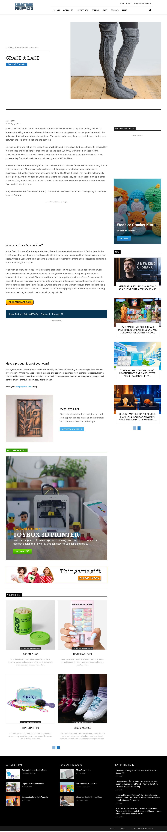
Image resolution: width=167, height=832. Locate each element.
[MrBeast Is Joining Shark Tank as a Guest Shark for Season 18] (137, 272)
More (124, 10)
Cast (105, 10)
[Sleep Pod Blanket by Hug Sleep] (67, 801)
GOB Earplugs (30, 654)
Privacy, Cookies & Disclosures (142, 3)
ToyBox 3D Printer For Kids (33, 783)
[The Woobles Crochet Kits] (67, 787)
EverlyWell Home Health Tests (34, 770)
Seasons (56, 10)
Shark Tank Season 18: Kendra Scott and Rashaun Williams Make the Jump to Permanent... (137, 417)
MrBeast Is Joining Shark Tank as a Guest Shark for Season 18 (137, 288)
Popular (95, 10)
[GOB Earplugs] (30, 625)
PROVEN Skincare (83, 770)
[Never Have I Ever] (82, 625)
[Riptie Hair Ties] (30, 698)
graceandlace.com (20, 302)
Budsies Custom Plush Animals (35, 797)
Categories (68, 10)
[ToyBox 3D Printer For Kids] (13, 787)
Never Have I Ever (82, 654)
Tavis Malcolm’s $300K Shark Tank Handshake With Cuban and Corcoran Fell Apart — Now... (137, 330)
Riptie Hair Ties (30, 728)
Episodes (115, 10)
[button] (150, 10)
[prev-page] (54, 747)
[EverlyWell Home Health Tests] (13, 774)
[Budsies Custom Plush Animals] (13, 801)
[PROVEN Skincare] (67, 774)
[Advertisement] (56, 221)
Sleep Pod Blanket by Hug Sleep (89, 797)
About (122, 3)
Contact (128, 3)
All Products (82, 10)
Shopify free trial (23, 386)
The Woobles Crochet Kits (86, 783)
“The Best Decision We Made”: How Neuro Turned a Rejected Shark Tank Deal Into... (137, 373)
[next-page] (58, 747)
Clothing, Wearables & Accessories (22, 47)
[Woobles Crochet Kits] (137, 211)
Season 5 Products (16, 64)
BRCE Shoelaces (82, 728)
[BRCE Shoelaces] (82, 698)
